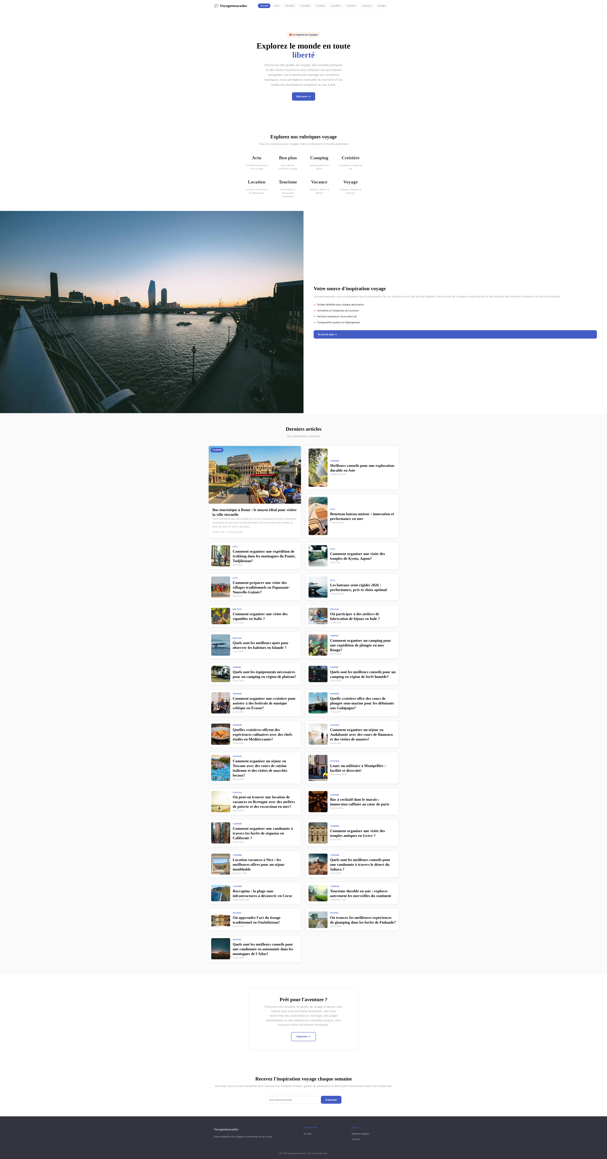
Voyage (381, 6)
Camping (305, 6)
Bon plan (289, 6)
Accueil (264, 6)
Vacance (366, 6)
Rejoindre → (304, 1036)
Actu (276, 6)
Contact (356, 1139)
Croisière (320, 6)
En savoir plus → (327, 334)
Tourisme (351, 6)
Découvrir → (303, 96)
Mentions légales (360, 1133)
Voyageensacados (230, 6)
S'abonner (331, 1099)
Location (335, 6)
